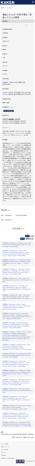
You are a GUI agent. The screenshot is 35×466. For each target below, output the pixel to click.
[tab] (18, 228)
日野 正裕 (5, 94)
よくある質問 (4, 449)
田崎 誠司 (5, 92)
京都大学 (5, 74)
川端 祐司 (5, 82)
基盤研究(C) (6, 41)
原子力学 (5, 66)
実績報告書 (8, 215)
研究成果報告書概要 (21, 215)
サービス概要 (4, 444)
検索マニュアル (5, 446)
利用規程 (3, 455)
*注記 (7, 115)
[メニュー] (33, 2)
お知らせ (3, 452)
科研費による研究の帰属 (7, 458)
